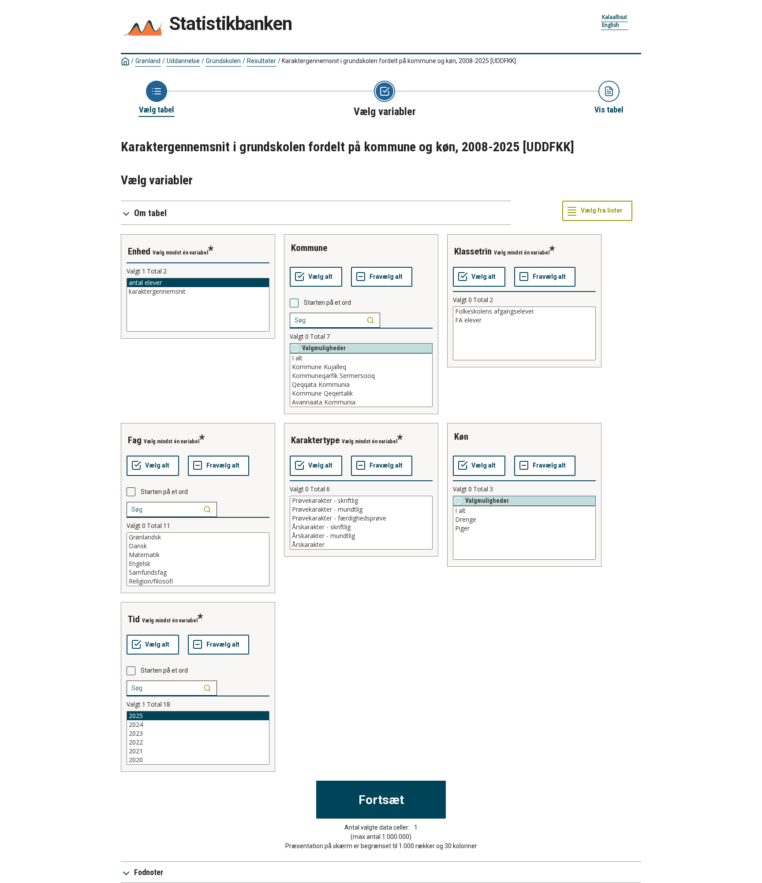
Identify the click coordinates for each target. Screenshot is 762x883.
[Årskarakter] (361, 544)
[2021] (198, 751)
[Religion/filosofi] (198, 581)
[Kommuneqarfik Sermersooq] (361, 375)
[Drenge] (524, 519)
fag (135, 440)
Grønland (148, 60)
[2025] (198, 715)
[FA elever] (524, 320)
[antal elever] (198, 282)
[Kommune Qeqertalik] (361, 393)
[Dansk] (198, 546)
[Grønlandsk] (198, 537)
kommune (309, 248)
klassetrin (473, 251)
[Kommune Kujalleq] (361, 367)
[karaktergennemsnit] (198, 291)
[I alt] (361, 358)
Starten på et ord (327, 302)
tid (134, 619)
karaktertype (315, 440)
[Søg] (370, 320)
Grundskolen (223, 60)
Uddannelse (183, 60)
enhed (139, 251)
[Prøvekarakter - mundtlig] (361, 509)
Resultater (261, 60)
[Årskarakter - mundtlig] (361, 535)
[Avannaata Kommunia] (361, 402)
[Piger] (524, 528)
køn (461, 436)
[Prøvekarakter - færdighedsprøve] (361, 518)
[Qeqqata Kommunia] (361, 384)
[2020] (198, 760)
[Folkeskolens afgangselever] (524, 311)
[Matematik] (198, 554)
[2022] (198, 742)
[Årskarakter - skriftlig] (361, 527)
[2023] (198, 733)
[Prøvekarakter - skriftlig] (361, 500)
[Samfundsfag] (198, 572)
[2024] (198, 724)
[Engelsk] (198, 563)
